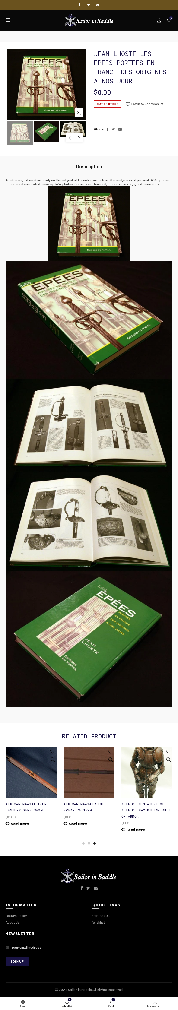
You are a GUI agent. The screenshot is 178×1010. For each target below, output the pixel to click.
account (159, 20)
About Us (12, 923)
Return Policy (16, 916)
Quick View (52, 760)
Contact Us (101, 916)
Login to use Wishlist (147, 104)
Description (89, 166)
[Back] (9, 36)
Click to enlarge (79, 112)
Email (98, 4)
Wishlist (98, 923)
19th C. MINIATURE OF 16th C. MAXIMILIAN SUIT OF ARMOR (145, 810)
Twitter (89, 4)
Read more (20, 824)
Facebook (79, 4)
